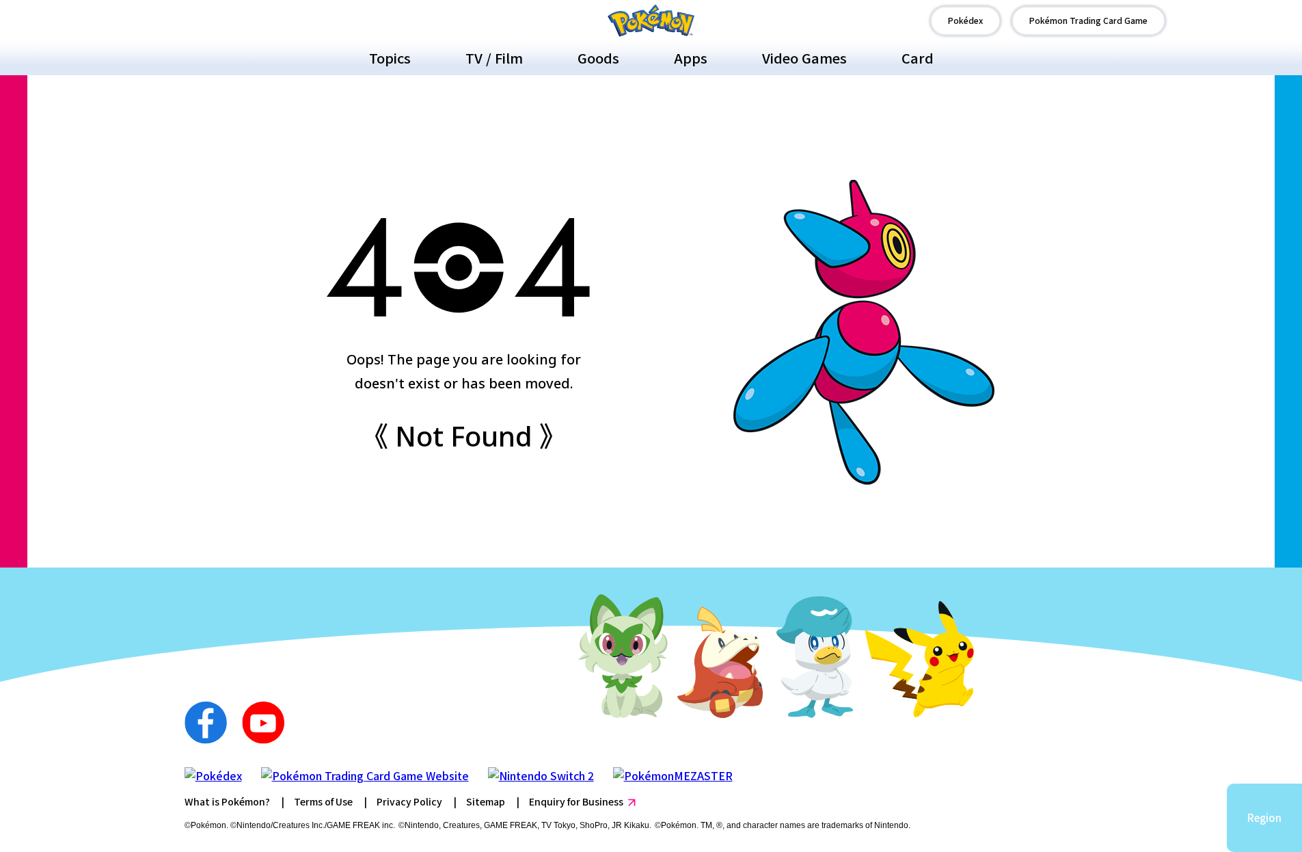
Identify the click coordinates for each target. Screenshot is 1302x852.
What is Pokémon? (227, 801)
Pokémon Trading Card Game (1088, 20)
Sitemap (485, 801)
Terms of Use (323, 801)
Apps (690, 58)
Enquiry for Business (576, 801)
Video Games (804, 58)
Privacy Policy (409, 801)
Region (1264, 817)
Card (917, 58)
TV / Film (494, 58)
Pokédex (965, 20)
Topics (390, 58)
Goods (598, 58)
